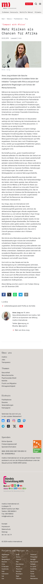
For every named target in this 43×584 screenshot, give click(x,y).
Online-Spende (7, 441)
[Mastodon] (24, 420)
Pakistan (18, 578)
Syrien (32, 571)
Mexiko (18, 566)
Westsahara (34, 578)
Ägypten (4, 557)
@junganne (23, 326)
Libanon (18, 559)
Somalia (32, 564)
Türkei (32, 574)
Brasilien (4, 562)
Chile (3, 564)
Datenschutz (6, 529)
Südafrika (33, 569)
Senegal (32, 559)
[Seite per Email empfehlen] (26, 294)
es (8, 535)
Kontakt (4, 524)
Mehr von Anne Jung (22, 330)
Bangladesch (6, 559)
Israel (17, 554)
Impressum (6, 526)
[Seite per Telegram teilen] (21, 294)
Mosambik (19, 569)
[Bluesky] (3, 420)
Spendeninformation (9, 447)
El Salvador (5, 566)
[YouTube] (21, 426)
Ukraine (32, 576)
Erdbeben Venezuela (10, 12)
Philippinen (33, 557)
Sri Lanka (33, 566)
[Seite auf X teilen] (9, 294)
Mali (17, 562)
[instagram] (13, 420)
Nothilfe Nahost (26, 12)
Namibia (18, 571)
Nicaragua (19, 574)
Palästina (33, 554)
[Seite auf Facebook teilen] (4, 294)
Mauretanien (20, 564)
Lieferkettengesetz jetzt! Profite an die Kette (19, 306)
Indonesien (5, 574)
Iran (3, 578)
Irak (3, 576)
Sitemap (5, 532)
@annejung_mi (23, 323)
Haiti (3, 571)
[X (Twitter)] (14, 426)
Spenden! (29, 4)
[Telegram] (3, 426)
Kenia (18, 557)
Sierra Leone (34, 562)
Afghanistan (5, 554)
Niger (17, 576)
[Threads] (8, 426)
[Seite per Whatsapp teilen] (15, 294)
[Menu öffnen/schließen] (38, 4)
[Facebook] (8, 420)
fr (11, 535)
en (5, 535)
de (2, 535)
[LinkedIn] (19, 420)
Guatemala (5, 569)
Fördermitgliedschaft (9, 444)
